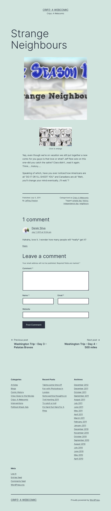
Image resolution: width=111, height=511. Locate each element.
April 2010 (78, 459)
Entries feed (16, 477)
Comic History (17, 392)
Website (26, 309)
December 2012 (81, 385)
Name (25, 295)
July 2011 (78, 403)
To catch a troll (49, 403)
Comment (27, 268)
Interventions (17, 403)
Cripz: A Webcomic (55, 9)
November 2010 (81, 433)
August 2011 (79, 399)
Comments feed (18, 481)
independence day (71, 203)
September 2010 (81, 440)
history (85, 200)
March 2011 (79, 418)
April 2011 (78, 414)
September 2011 (81, 396)
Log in (13, 474)
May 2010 (78, 455)
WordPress (95, 500)
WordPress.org (17, 485)
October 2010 (80, 436)
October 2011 (80, 392)
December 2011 (81, 388)
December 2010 (81, 429)
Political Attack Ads (19, 407)
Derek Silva (39, 228)
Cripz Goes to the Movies (22, 396)
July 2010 (78, 448)
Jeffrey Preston (31, 200)
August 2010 (79, 444)
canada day (77, 200)
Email (61, 295)
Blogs (13, 388)
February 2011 (80, 422)
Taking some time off (52, 385)
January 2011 (80, 425)
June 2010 (78, 451)
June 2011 (78, 407)
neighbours (84, 203)
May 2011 (78, 411)
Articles (14, 385)
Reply (25, 246)
